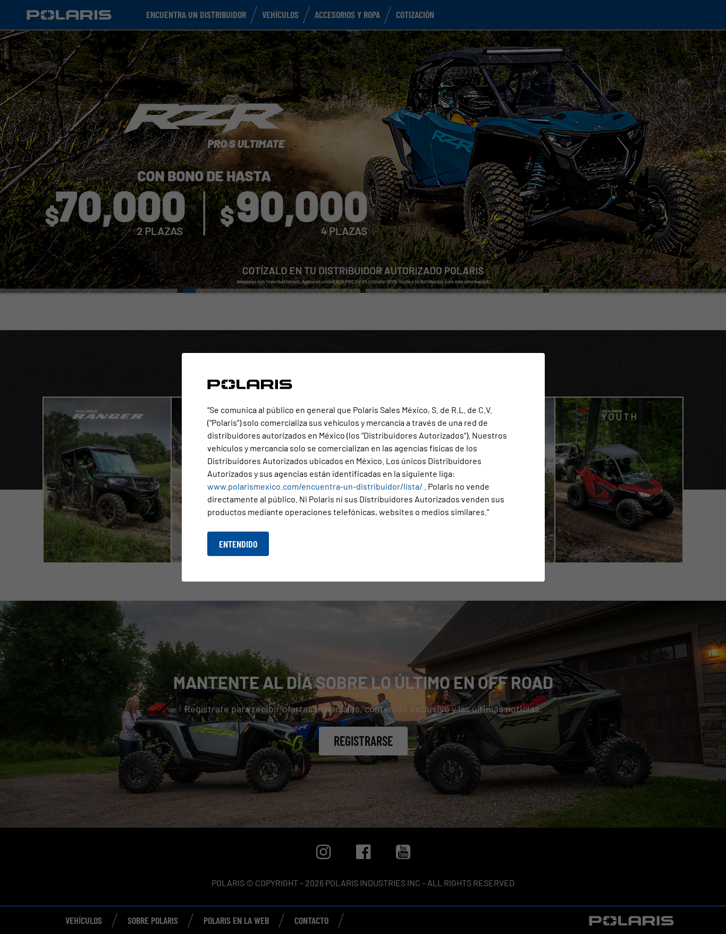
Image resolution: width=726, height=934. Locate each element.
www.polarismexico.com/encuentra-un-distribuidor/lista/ (315, 486)
